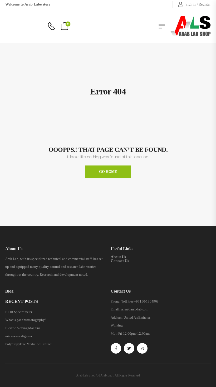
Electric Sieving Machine (23, 328)
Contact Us (120, 261)
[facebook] (116, 348)
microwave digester (18, 336)
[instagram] (142, 348)
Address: (117, 317)
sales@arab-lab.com (134, 309)
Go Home (108, 172)
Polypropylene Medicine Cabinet (28, 344)
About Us (118, 257)
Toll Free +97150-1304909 (140, 301)
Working (117, 325)
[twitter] (129, 348)
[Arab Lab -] (190, 26)
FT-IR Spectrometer (18, 312)
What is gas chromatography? (25, 320)
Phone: (115, 301)
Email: (115, 309)
